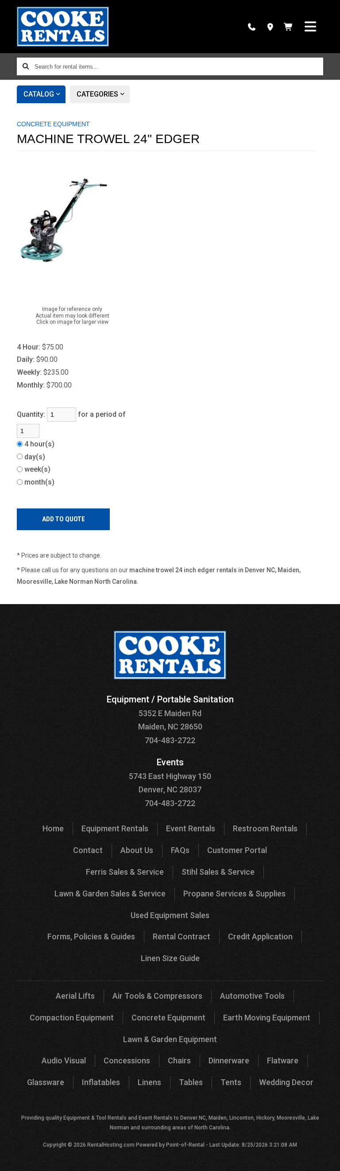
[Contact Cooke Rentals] (270, 27)
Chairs (179, 1060)
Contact (88, 850)
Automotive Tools (252, 995)
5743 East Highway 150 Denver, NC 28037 (170, 776)
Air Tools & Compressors (157, 995)
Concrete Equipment (168, 1017)
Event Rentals (190, 828)
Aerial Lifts (75, 995)
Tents (230, 1082)
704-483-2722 (170, 740)
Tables (191, 1082)
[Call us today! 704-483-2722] (251, 27)
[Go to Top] (328, 1159)
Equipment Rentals (114, 828)
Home (53, 828)
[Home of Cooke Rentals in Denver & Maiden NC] (62, 27)
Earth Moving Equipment (266, 1017)
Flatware (282, 1060)
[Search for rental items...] (26, 66)
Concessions (127, 1060)
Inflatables (101, 1082)
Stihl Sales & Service (218, 871)
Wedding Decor (286, 1082)
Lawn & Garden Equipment (170, 1039)
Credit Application (260, 936)
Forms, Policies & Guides (91, 936)
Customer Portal (237, 850)
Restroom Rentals (265, 828)
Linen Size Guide (170, 958)
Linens (149, 1082)
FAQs (180, 850)
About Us (136, 850)
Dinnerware (229, 1060)
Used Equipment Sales (170, 915)
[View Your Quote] (288, 27)
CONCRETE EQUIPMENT (53, 124)
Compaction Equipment (72, 1017)
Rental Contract (181, 936)
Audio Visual (64, 1060)
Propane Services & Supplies (234, 893)
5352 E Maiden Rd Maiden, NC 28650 (170, 713)
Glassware (45, 1082)
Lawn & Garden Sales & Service (110, 893)
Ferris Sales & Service (125, 871)
